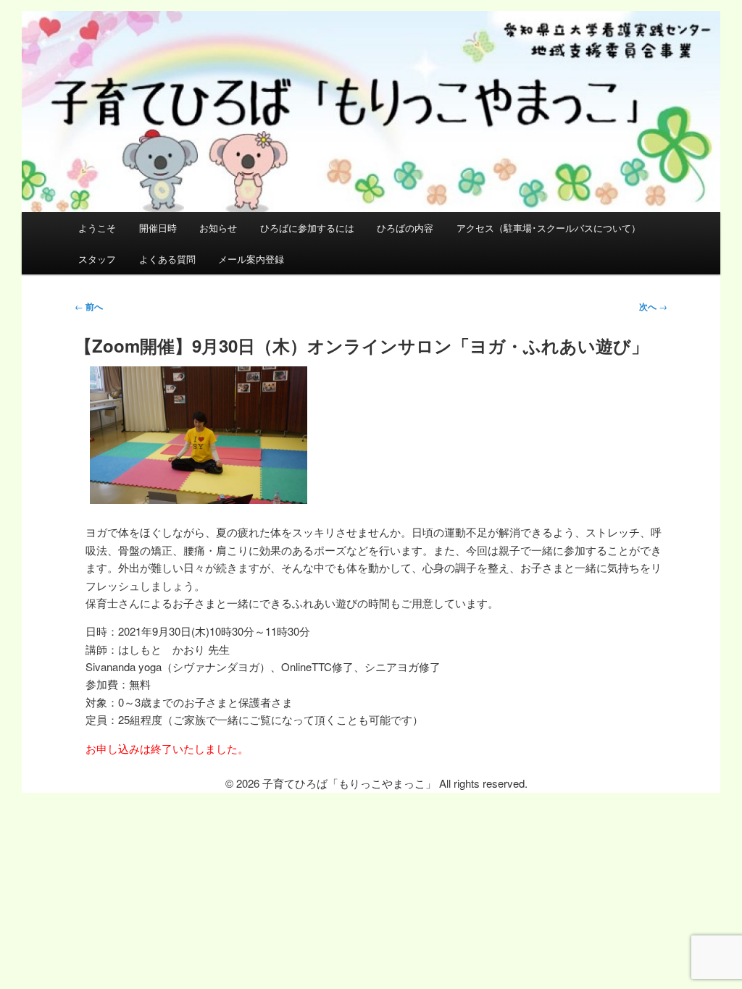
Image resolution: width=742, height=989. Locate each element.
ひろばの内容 (405, 228)
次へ (653, 306)
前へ (89, 306)
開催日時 (158, 228)
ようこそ (97, 228)
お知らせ (218, 228)
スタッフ (97, 259)
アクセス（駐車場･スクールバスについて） (549, 228)
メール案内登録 (251, 259)
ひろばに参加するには (307, 228)
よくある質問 (167, 259)
